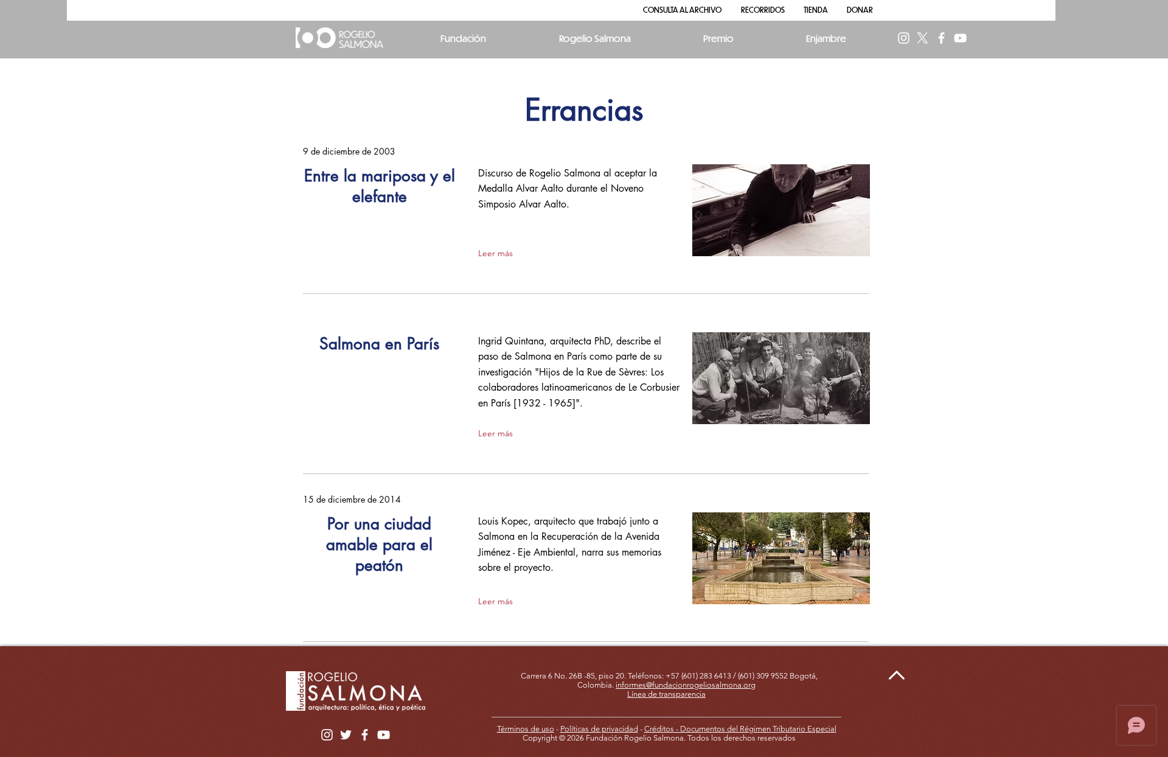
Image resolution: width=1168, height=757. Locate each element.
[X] (922, 38)
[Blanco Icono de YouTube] (960, 38)
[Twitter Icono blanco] (345, 734)
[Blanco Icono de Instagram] (903, 38)
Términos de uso (525, 728)
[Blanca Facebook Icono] (941, 38)
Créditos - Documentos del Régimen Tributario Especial (740, 728)
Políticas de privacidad (599, 728)
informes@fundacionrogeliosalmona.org (686, 684)
